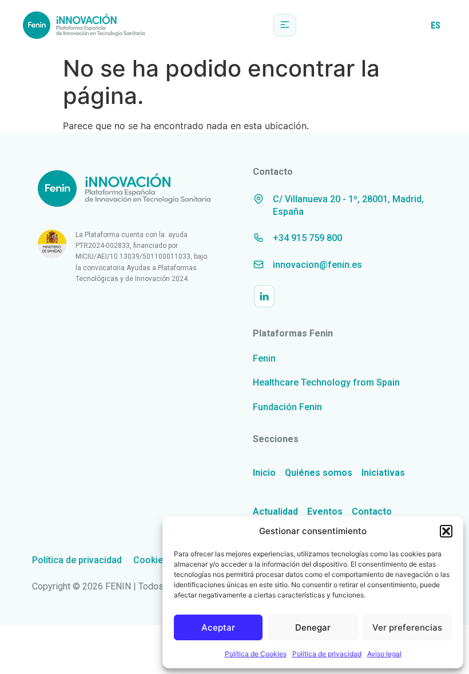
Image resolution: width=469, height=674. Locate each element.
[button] (446, 531)
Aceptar (218, 627)
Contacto (372, 511)
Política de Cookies (256, 653)
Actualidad (275, 511)
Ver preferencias (407, 627)
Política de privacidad (326, 653)
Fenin (264, 358)
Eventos (325, 511)
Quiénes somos (318, 472)
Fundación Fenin (287, 407)
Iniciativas (383, 472)
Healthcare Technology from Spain (326, 382)
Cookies (150, 560)
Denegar (313, 627)
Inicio (264, 472)
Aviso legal (384, 653)
